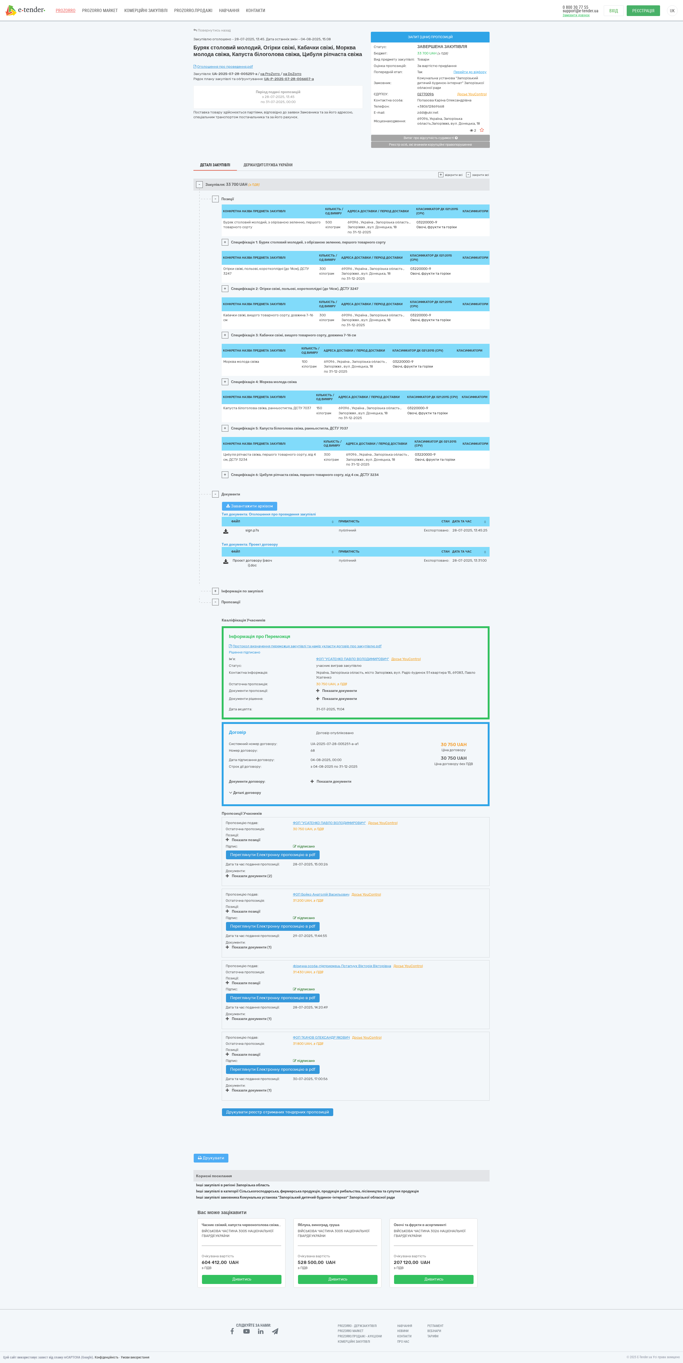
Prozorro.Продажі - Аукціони (360, 1336)
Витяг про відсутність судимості (429, 138)
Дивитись (241, 1279)
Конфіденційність (106, 1357)
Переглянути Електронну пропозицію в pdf (272, 854)
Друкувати (213, 1158)
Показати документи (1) (252, 947)
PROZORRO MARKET (100, 10)
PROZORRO (66, 10)
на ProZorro (270, 74)
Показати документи (339, 691)
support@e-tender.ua (580, 10)
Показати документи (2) (252, 876)
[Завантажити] (225, 532)
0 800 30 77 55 (575, 7)
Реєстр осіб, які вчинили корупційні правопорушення (430, 145)
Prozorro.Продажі (193, 10)
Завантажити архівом (251, 506)
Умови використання (135, 1357)
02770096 (425, 94)
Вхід (613, 10)
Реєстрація (643, 10)
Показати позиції (246, 840)
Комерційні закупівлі (146, 10)
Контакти (255, 10)
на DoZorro (292, 74)
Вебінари (434, 1331)
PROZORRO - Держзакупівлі (357, 1326)
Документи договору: (247, 781)
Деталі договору (246, 793)
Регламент (435, 1326)
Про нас (403, 1342)
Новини (402, 1331)
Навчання (229, 10)
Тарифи (432, 1336)
